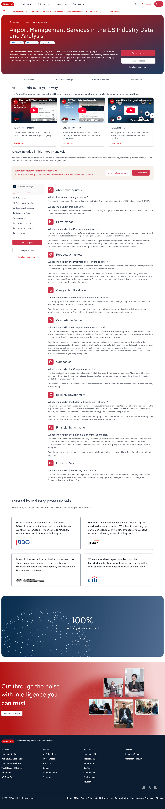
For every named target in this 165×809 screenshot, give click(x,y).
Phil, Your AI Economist (11, 759)
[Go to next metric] (87, 639)
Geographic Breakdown (25, 208)
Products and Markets (24, 203)
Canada (46, 768)
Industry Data (21, 233)
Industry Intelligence (10, 754)
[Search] (136, 4)
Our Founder (89, 773)
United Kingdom (50, 773)
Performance (21, 198)
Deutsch (87, 782)
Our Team (87, 768)
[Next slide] (152, 115)
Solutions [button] (42, 4)
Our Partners (89, 777)
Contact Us (146, 4)
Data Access (28, 79)
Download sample (119, 173)
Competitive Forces (23, 213)
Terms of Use (73, 798)
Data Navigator (90, 759)
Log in (158, 4)
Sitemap (160, 798)
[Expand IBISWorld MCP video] (131, 110)
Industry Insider (90, 754)
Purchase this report (138, 67)
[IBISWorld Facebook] (155, 787)
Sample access (138, 61)
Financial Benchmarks (24, 228)
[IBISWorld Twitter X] (149, 787)
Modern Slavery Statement (142, 798)
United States (49, 759)
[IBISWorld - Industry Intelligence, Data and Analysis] (7, 5)
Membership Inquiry (133, 759)
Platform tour (141, 172)
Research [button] (59, 4)
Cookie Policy (87, 798)
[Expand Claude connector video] (82, 110)
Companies (20, 218)
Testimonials (136, 79)
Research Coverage (64, 79)
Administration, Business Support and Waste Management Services (56, 11)
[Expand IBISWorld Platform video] (34, 110)
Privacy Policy (121, 798)
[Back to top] (160, 804)
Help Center (88, 764)
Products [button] (25, 4)
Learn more (68, 143)
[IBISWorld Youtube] (162, 787)
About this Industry (23, 193)
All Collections (49, 754)
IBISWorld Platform (17, 43)
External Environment (24, 223)
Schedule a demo (12, 713)
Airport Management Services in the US (105, 11)
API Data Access (32, 43)
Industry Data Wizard (11, 764)
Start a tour (19, 143)
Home (4, 11)
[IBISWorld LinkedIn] (143, 787)
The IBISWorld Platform (12, 768)
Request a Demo (132, 754)
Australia (47, 764)
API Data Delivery (9, 777)
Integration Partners (47, 43)
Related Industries (100, 79)
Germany (47, 777)
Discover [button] (77, 4)
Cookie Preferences (104, 798)
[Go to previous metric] (78, 639)
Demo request (138, 53)
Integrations (6, 773)
